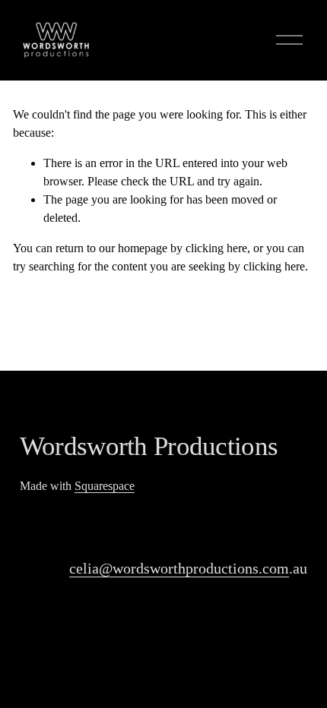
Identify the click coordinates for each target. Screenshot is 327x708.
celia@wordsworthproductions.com (179, 568)
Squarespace (105, 485)
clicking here (216, 248)
